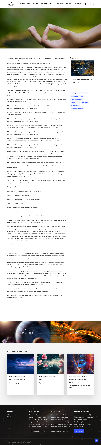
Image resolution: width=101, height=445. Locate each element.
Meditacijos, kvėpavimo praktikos (50, 31)
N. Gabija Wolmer (75, 105)
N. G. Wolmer (85, 102)
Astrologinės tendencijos (77, 96)
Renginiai (16, 379)
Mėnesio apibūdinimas (76, 99)
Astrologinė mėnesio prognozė (79, 93)
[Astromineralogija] (25, 332)
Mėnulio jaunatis (75, 102)
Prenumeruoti (79, 431)
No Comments (55, 42)
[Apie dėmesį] (75, 332)
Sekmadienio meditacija (77, 108)
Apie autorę (9, 414)
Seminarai (22, 379)
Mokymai (11, 379)
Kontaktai (9, 416)
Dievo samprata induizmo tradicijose (78, 376)
